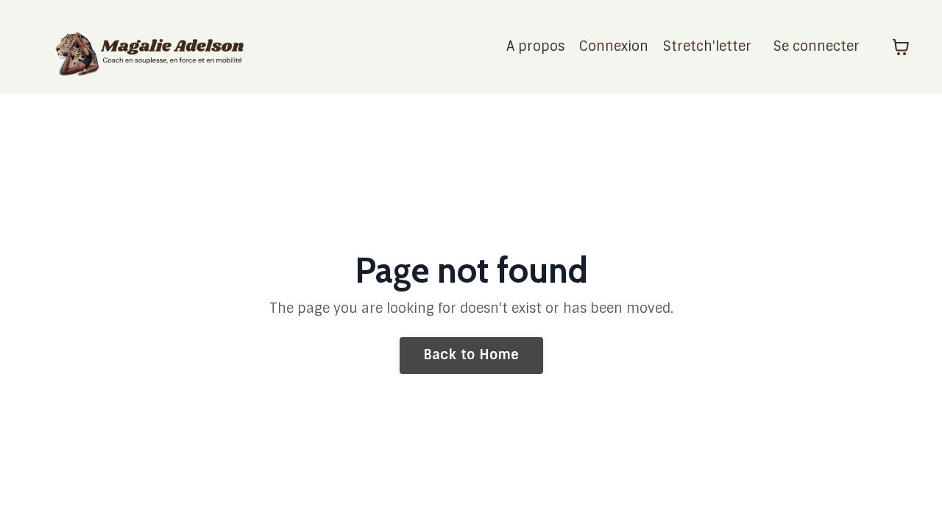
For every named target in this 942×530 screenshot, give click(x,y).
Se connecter (816, 46)
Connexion (613, 46)
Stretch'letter (707, 46)
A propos (535, 46)
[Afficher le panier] (901, 47)
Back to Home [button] (471, 355)
